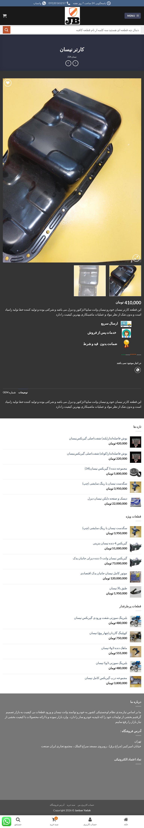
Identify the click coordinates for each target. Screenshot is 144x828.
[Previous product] (68, 63)
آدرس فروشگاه (57, 804)
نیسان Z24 (72, 56)
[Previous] (133, 170)
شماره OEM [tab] (9, 392)
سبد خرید (71, 804)
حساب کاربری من (86, 804)
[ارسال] (6, 29)
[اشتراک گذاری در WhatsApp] (138, 370)
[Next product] (75, 63)
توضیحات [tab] (23, 392)
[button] (132, 16)
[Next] (7, 170)
